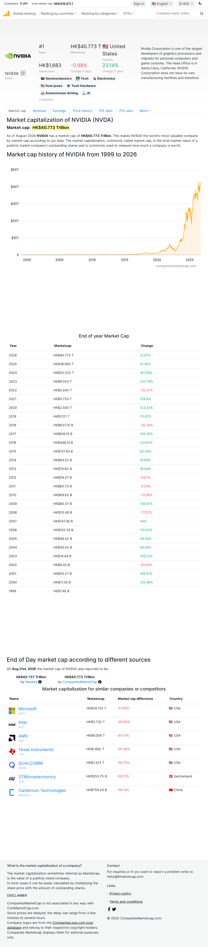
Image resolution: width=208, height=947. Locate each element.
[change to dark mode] (200, 3)
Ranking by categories (98, 13)
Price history (82, 111)
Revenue (39, 111)
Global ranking (24, 13)
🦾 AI (86, 93)
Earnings (59, 111)
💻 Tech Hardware (81, 86)
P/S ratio (126, 111)
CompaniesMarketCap (80, 682)
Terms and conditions (126, 901)
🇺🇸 (160, 4)
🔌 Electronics (103, 78)
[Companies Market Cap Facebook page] (109, 910)
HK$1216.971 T (63, 3)
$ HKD (184, 4)
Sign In (139, 4)
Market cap (17, 111)
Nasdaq (31, 682)
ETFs (127, 13)
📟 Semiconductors (56, 78)
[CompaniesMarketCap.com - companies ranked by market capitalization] (6, 13)
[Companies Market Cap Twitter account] (114, 910)
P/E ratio (106, 111)
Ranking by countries (57, 13)
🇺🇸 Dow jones (51, 86)
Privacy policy (120, 893)
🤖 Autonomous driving (59, 93)
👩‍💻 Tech (82, 78)
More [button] (144, 111)
